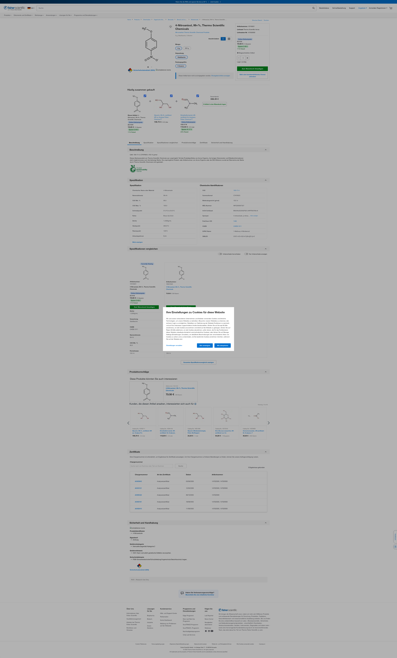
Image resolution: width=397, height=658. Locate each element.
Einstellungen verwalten (174, 345)
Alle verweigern (205, 345)
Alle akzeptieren (222, 345)
